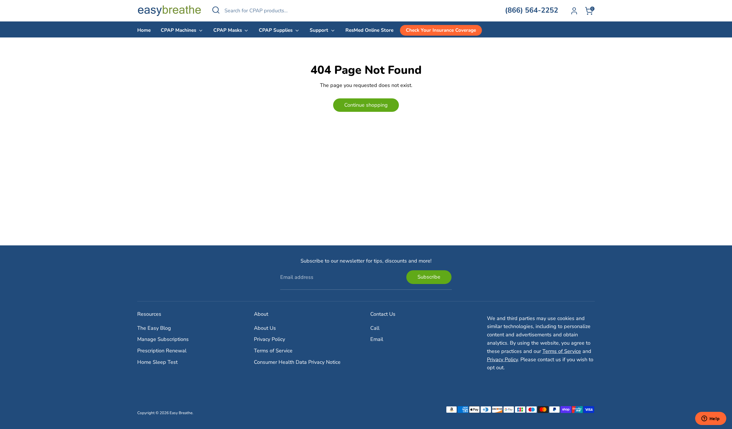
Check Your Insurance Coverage (441, 30)
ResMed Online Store (369, 30)
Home (144, 30)
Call (374, 328)
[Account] (574, 11)
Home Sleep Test (157, 362)
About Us (265, 328)
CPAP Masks (228, 30)
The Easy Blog (154, 328)
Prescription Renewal (161, 350)
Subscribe (428, 276)
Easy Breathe (181, 413)
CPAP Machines (179, 30)
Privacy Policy (269, 339)
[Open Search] (216, 10)
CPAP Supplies (276, 30)
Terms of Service (273, 350)
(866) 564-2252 (531, 10)
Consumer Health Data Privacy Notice (297, 362)
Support (320, 30)
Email (376, 339)
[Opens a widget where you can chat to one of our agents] (710, 419)
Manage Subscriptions (163, 339)
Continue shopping (366, 105)
